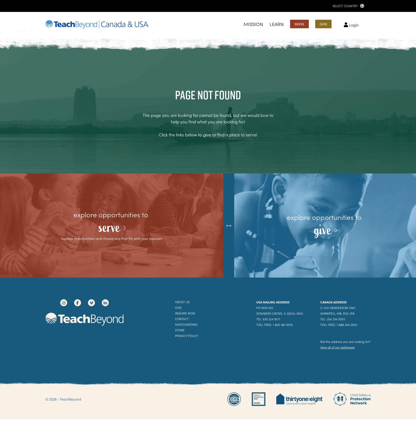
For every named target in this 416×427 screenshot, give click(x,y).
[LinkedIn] (105, 302)
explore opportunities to (111, 214)
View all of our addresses (337, 347)
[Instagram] (63, 302)
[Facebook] (77, 302)
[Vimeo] (91, 302)
